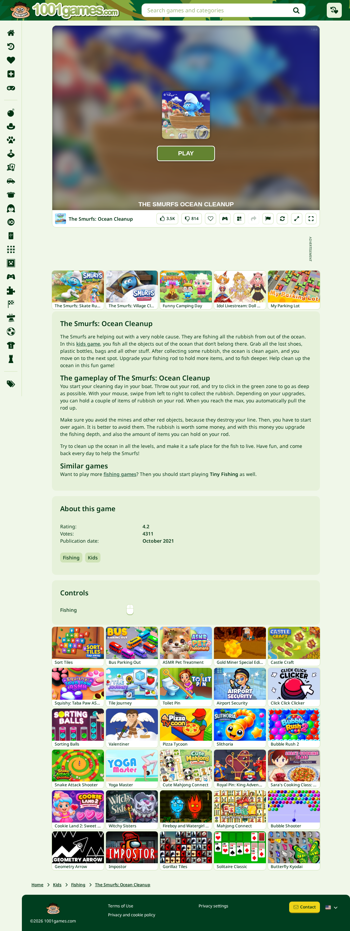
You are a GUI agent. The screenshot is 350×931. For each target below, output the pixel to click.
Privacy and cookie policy (131, 915)
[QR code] (239, 218)
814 (192, 217)
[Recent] (10, 46)
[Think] (10, 359)
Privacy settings (213, 906)
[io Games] (10, 222)
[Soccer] (10, 331)
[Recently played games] (334, 10)
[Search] (296, 10)
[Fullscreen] (311, 218)
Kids (93, 557)
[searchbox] (224, 10)
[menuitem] (10, 33)
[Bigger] (296, 218)
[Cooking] (10, 195)
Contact (308, 907)
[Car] (10, 181)
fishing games (120, 474)
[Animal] (10, 140)
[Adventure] (10, 126)
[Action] (10, 112)
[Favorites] (10, 60)
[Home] (10, 33)
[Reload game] (282, 218)
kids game (88, 343)
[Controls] (225, 218)
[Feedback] (268, 218)
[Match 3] (10, 249)
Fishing (71, 557)
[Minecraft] (10, 263)
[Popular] (10, 87)
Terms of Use (120, 906)
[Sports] (10, 345)
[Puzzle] (10, 290)
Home (37, 885)
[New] (10, 74)
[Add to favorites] (210, 218)
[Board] (10, 167)
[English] (332, 907)
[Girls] (10, 208)
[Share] (253, 218)
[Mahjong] (10, 236)
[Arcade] (10, 153)
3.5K (169, 217)
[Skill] (10, 318)
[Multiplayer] (10, 277)
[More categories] (10, 384)
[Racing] (10, 304)
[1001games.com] (64, 10)
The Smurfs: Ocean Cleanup (122, 885)
